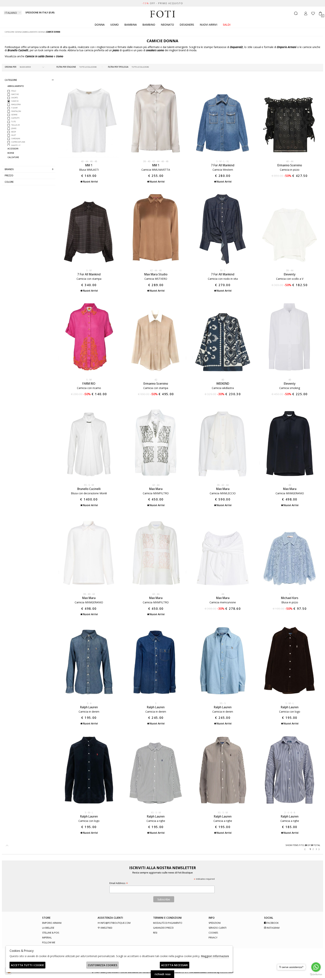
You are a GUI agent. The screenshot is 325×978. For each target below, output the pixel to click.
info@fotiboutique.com (115, 923)
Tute (13, 121)
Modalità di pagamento (167, 923)
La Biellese (48, 927)
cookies (213, 932)
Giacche (15, 94)
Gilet (13, 135)
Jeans (13, 128)
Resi (155, 932)
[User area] (306, 13)
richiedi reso (163, 974)
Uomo (114, 24)
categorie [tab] (11, 79)
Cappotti (15, 118)
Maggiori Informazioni (215, 956)
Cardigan (15, 138)
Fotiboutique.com (162, 14)
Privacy (213, 937)
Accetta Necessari (174, 965)
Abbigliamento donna (34, 32)
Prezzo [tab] (9, 175)
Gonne (14, 114)
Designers (187, 24)
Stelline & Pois (50, 932)
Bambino (148, 24)
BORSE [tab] (11, 153)
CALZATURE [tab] (13, 157)
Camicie (15, 101)
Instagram (272, 927)
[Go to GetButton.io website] (316, 974)
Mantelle (16, 145)
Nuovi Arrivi (208, 24)
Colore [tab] (9, 181)
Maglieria (16, 104)
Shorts (14, 97)
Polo (13, 91)
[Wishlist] (313, 13)
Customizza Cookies (102, 965)
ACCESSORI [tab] (13, 149)
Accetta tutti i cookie (27, 965)
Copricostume (18, 142)
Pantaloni (16, 111)
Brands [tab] (9, 169)
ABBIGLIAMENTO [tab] (16, 86)
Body (13, 132)
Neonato (167, 24)
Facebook (272, 923)
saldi (226, 24)
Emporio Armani (52, 923)
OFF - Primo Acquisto (162, 3)
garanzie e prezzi (163, 927)
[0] (320, 13)
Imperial (47, 937)
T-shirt (14, 108)
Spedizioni (215, 923)
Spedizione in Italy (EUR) (40, 12)
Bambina (130, 24)
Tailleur (15, 125)
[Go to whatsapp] (316, 967)
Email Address (118, 883)
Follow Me (48, 942)
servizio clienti (217, 927)
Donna (100, 24)
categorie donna (13, 32)
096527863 (106, 927)
